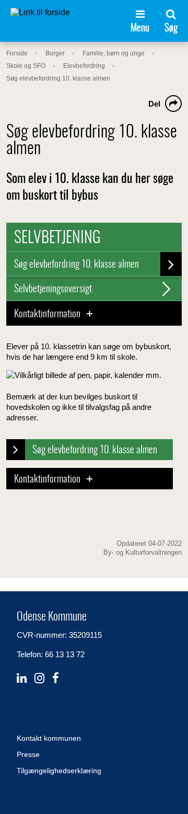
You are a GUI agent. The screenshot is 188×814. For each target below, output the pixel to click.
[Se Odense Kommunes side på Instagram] (39, 678)
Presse (28, 754)
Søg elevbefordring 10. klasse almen (76, 265)
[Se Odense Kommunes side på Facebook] (55, 678)
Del (154, 103)
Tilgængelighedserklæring (59, 770)
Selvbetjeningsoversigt (53, 289)
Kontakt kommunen (49, 738)
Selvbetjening (57, 238)
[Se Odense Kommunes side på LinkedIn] (22, 678)
